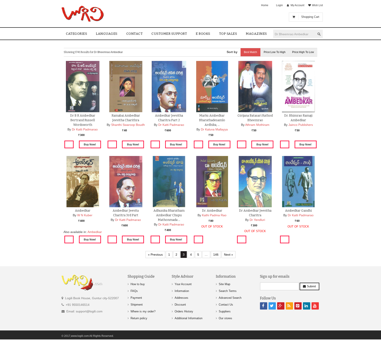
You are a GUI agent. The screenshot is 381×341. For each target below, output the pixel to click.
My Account (297, 5)
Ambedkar (82, 211)
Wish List (317, 5)
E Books (203, 34)
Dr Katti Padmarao (85, 129)
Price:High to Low (303, 52)
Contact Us (226, 304)
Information (182, 291)
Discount (180, 304)
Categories (76, 34)
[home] (83, 14)
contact (134, 34)
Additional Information (188, 318)
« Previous (155, 254)
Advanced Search (230, 297)
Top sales (228, 34)
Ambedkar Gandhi (298, 211)
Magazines (256, 34)
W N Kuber (84, 215)
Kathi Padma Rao (214, 215)
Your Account (183, 284)
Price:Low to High (275, 52)
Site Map (224, 284)
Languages (107, 34)
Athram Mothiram (257, 124)
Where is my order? (143, 311)
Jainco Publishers (300, 124)
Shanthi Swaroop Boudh (128, 124)
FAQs (134, 291)
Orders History (184, 311)
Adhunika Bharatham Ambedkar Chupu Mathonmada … (169, 215)
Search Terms (228, 291)
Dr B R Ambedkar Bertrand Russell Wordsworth (82, 120)
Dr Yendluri (257, 220)
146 (216, 254)
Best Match (250, 52)
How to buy (138, 284)
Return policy (139, 318)
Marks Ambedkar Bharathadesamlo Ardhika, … (212, 120)
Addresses (181, 297)
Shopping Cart (310, 16)
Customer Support (169, 34)
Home (264, 5)
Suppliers (225, 311)
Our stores (225, 318)
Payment (136, 297)
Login (279, 5)
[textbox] (294, 34)
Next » (228, 254)
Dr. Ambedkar (212, 211)
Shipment (137, 304)
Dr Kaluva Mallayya (214, 129)
